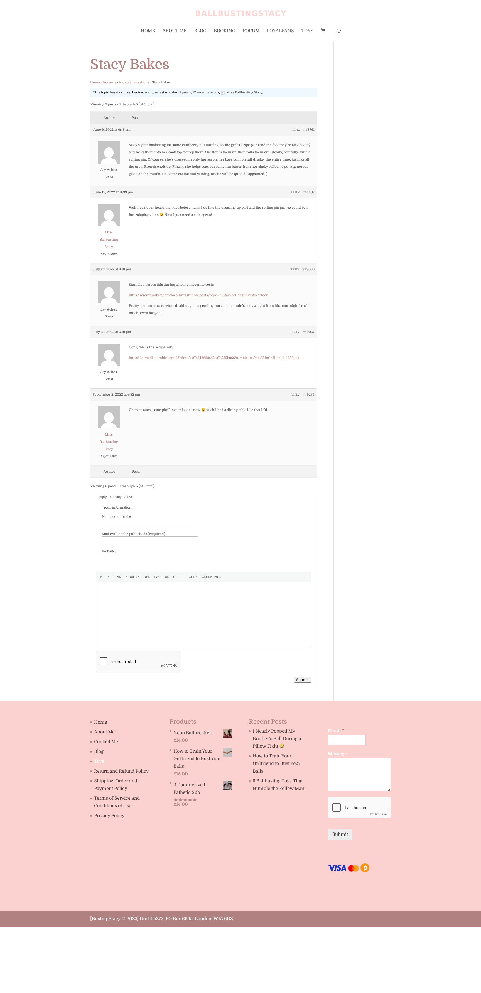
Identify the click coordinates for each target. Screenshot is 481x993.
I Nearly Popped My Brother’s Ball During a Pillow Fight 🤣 (277, 739)
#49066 (308, 269)
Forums (109, 82)
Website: (109, 551)
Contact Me (106, 741)
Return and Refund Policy (121, 771)
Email (336, 730)
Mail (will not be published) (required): (134, 534)
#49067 (308, 332)
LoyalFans (280, 31)
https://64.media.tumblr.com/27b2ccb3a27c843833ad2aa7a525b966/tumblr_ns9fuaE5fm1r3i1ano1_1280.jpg (214, 358)
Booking (224, 31)
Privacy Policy (109, 815)
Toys (307, 31)
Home (148, 31)
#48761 (309, 130)
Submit (302, 680)
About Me (174, 31)
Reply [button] (295, 129)
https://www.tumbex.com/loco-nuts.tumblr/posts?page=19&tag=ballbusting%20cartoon (198, 295)
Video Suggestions (134, 82)
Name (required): (116, 517)
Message (337, 753)
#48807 (308, 192)
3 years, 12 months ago (197, 92)
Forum (251, 31)
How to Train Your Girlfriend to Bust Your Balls (276, 763)
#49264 (308, 394)
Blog (200, 31)
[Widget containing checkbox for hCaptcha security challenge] (359, 807)
